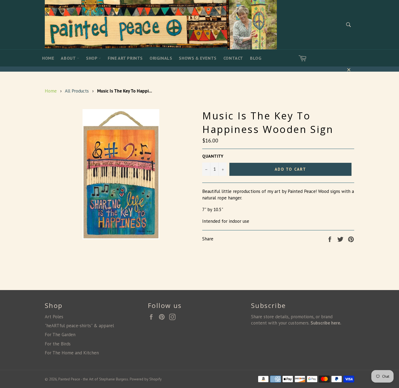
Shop (92, 58)
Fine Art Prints (125, 58)
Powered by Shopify (146, 379)
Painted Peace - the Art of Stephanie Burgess (93, 379)
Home (48, 58)
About (69, 58)
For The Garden (60, 335)
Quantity (212, 156)
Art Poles (54, 317)
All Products (77, 91)
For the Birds (58, 344)
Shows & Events (197, 58)
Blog (255, 58)
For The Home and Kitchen (72, 353)
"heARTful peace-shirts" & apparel (79, 326)
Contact (233, 58)
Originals (161, 58)
